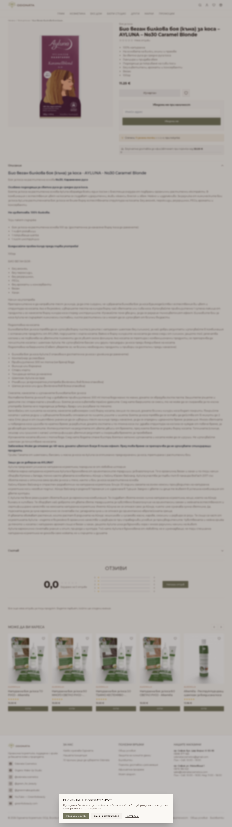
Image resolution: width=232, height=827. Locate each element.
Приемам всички (76, 816)
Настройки (132, 816)
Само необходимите (106, 816)
